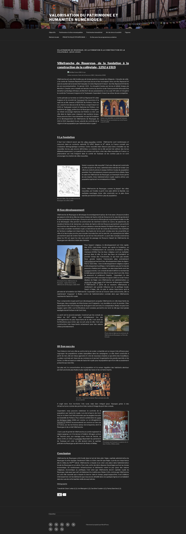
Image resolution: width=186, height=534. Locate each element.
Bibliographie (62, 484)
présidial (78, 439)
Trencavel (80, 100)
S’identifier (52, 514)
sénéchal (87, 282)
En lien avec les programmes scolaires (103, 37)
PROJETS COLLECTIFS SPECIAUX (74, 37)
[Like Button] (59, 494)
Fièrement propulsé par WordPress (97, 524)
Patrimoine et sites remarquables (71, 32)
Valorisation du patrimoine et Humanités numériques (83, 17)
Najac (69, 109)
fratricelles (88, 261)
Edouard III (61, 422)
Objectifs (52, 32)
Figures (127, 32)
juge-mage (97, 282)
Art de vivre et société (113, 32)
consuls (87, 271)
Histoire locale (54, 37)
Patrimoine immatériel (94, 32)
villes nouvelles (90, 142)
